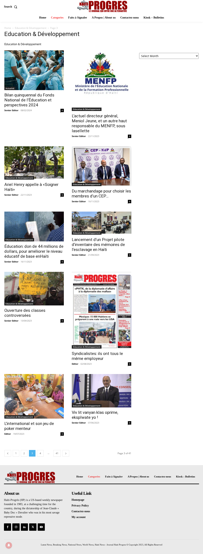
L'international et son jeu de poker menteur (29, 426)
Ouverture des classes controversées (24, 313)
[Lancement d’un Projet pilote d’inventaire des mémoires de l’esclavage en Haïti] (101, 223)
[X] (32, 527)
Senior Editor (11, 110)
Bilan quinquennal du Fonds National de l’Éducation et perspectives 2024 (29, 100)
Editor (75, 363)
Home (7, 28)
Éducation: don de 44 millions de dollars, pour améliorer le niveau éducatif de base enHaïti (33, 251)
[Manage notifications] (9, 545)
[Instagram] (15, 527)
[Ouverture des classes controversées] (34, 288)
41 (57, 453)
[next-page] (65, 453)
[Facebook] (7, 527)
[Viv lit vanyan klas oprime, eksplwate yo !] (101, 391)
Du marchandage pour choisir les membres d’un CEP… (101, 193)
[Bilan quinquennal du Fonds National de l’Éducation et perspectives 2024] (34, 70)
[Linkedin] (24, 527)
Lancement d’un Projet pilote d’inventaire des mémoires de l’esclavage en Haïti (98, 244)
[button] (11, 7)
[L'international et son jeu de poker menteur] (34, 396)
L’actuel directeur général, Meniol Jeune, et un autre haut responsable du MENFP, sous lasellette (99, 123)
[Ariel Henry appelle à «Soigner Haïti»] (34, 163)
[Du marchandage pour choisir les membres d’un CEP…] (101, 166)
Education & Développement (30, 28)
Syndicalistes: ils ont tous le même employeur (97, 356)
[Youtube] (41, 527)
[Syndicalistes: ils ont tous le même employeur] (101, 310)
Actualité (10, 88)
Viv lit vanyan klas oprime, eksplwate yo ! (95, 415)
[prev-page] (7, 453)
